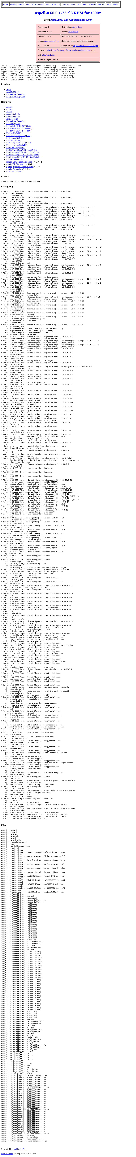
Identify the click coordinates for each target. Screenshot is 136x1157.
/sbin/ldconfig (12, 119)
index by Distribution (35, 4)
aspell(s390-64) (12, 92)
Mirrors (101, 4)
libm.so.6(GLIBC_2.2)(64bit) (18, 143)
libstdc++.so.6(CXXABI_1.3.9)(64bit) (22, 152)
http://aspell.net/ (48, 55)
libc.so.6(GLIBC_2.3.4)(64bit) (19, 128)
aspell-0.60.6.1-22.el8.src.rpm (85, 45)
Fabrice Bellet (7, 1153)
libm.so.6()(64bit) (13, 140)
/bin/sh (9, 107)
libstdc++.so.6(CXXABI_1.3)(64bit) (21, 150)
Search (115, 4)
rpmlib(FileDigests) (14, 164)
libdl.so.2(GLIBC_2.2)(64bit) (18, 135)
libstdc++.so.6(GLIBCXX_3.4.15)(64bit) (23, 157)
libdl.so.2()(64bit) (13, 133)
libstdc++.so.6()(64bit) (15, 147)
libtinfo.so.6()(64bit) (14, 159)
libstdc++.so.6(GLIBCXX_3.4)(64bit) (22, 155)
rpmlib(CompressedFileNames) (19, 162)
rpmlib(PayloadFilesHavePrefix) (19, 166)
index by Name (89, 4)
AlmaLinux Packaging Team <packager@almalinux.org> (70, 50)
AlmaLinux (77, 27)
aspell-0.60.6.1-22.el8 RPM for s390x (68, 12)
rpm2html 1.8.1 (19, 1149)
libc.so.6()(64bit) (13, 123)
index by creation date (71, 4)
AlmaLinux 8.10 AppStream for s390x (71, 19)
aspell (8, 89)
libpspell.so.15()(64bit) (15, 97)
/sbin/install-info (13, 114)
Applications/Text (51, 41)
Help (108, 4)
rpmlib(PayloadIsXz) (15, 169)
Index (5, 4)
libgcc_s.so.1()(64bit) (15, 138)
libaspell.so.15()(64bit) (15, 94)
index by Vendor (53, 4)
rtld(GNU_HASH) (14, 171)
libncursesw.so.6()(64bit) (16, 145)
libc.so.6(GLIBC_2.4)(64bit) (18, 131)
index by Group (17, 4)
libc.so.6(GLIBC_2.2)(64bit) (18, 126)
